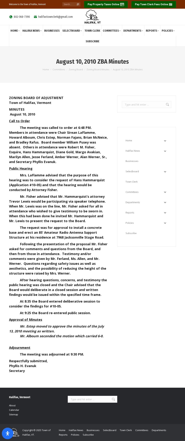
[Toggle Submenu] (165, 140)
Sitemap (13, 414)
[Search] (78, 4)
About (12, 405)
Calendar (14, 410)
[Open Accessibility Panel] (7, 433)
